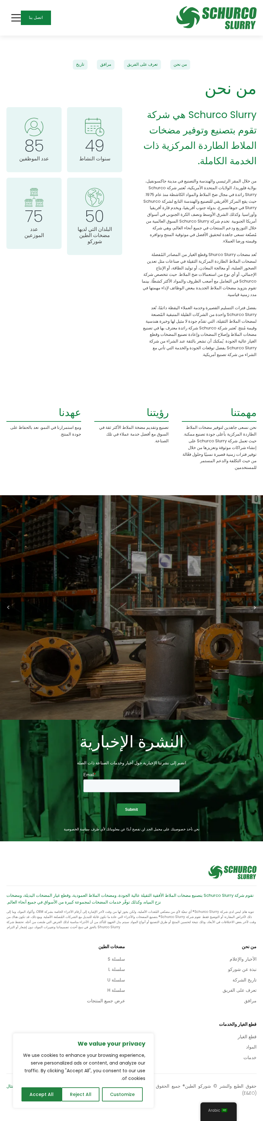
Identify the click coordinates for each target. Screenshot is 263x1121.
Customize (122, 1094)
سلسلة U (116, 980)
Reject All (80, 1094)
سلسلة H (116, 990)
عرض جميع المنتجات (106, 1001)
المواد (251, 1047)
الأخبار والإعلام (243, 959)
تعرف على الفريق (142, 64)
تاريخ (80, 64)
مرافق (105, 64)
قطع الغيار (247, 1036)
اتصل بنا (36, 17)
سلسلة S (116, 959)
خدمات (250, 1057)
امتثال (11, 1086)
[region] (83, 1070)
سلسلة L (116, 969)
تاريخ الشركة (245, 980)
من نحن (180, 64)
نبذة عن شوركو (242, 969)
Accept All (42, 1094)
